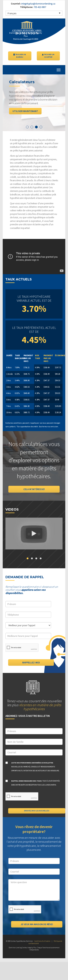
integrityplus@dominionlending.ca (38, 3)
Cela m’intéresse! (34, 489)
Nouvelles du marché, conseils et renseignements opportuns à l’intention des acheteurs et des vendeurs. (35, 767)
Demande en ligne (37, 111)
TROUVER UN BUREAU (20, 55)
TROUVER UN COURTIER (49, 55)
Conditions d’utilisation (42, 941)
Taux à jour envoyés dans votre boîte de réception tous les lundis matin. (35, 783)
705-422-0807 (39, 7)
